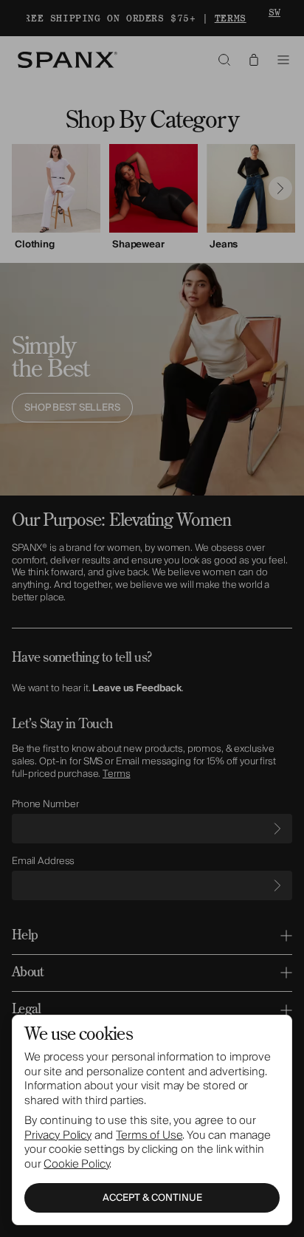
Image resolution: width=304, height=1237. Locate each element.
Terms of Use (149, 1135)
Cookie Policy (76, 1163)
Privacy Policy (57, 1135)
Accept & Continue (152, 1198)
